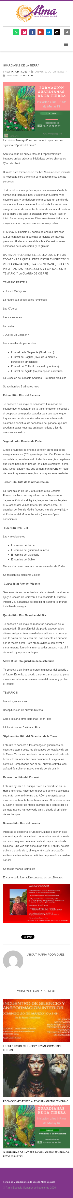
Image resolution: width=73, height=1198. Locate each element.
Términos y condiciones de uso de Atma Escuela (29, 1182)
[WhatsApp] (16, 32)
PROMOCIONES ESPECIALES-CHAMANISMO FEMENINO (35, 1101)
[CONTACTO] (57, 32)
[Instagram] (24, 32)
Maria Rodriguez (17, 71)
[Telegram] (49, 32)
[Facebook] (32, 32)
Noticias (28, 75)
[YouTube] (41, 32)
